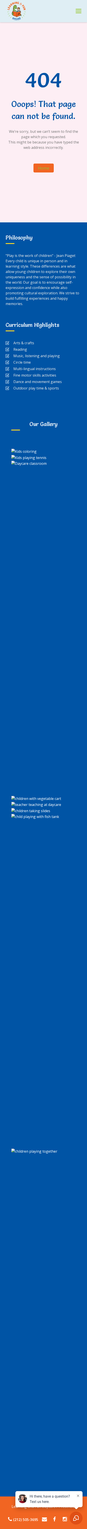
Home (43, 168)
